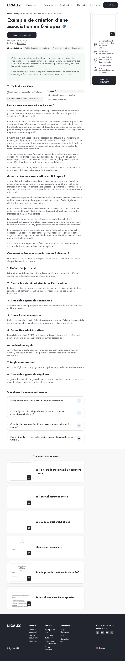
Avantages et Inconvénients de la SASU (58, 572)
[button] (33, 5)
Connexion (82, 5)
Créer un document (22, 35)
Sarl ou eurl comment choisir (52, 496)
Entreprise (18, 13)
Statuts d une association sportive (55, 597)
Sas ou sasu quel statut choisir (53, 522)
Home (9, 13)
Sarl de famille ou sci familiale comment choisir (58, 471)
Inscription (95, 5)
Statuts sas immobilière (49, 547)
